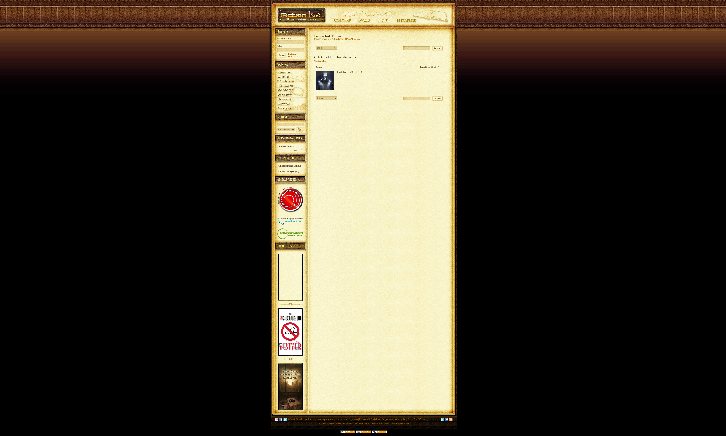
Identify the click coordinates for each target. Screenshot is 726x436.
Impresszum (341, 419)
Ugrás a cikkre (320, 60)
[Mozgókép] (290, 90)
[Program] (290, 109)
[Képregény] (290, 85)
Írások (326, 39)
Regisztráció (292, 54)
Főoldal (317, 39)
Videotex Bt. (400, 419)
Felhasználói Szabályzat (369, 419)
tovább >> (297, 150)
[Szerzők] (290, 76)
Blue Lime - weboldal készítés (355, 423)
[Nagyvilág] (290, 99)
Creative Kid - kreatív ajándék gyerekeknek (390, 423)
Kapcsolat (353, 419)
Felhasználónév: (285, 38)
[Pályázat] (290, 104)
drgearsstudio (335, 423)
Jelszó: (280, 46)
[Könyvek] (290, 72)
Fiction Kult (306, 419)
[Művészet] (290, 95)
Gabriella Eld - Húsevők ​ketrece (346, 39)
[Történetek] (290, 81)
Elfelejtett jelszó (294, 56)
